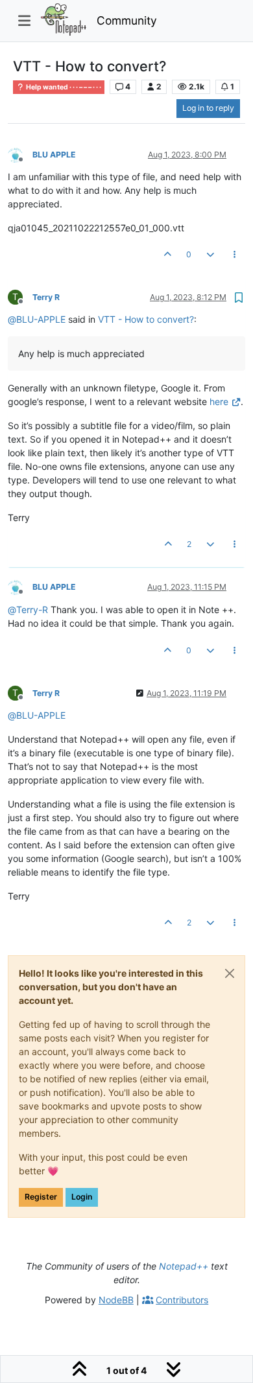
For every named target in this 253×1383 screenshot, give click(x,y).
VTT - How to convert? (146, 319)
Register (41, 1197)
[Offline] (20, 153)
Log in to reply (208, 108)
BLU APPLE (54, 154)
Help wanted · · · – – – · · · (63, 87)
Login (81, 1197)
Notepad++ (183, 1266)
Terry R (46, 297)
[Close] (230, 973)
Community (127, 20)
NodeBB (116, 1299)
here (219, 401)
